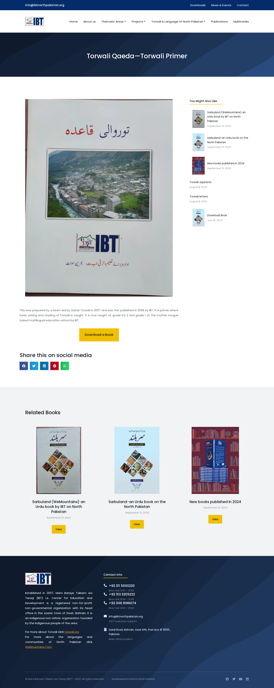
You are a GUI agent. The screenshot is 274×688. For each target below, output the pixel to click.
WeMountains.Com (38, 647)
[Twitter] (233, 679)
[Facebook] (227, 679)
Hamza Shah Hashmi (142, 679)
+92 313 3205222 (122, 594)
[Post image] (58, 460)
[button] (99, 334)
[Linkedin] (247, 679)
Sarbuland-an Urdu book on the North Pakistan (137, 504)
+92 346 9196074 (122, 603)
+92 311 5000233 (122, 586)
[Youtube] (240, 679)
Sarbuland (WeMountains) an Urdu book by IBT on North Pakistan (58, 507)
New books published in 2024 (215, 502)
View (59, 529)
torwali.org (71, 632)
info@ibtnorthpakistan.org (44, 5)
